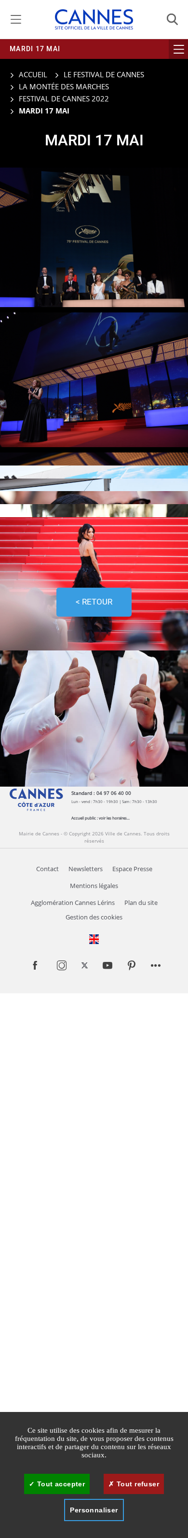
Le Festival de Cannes (104, 74)
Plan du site (141, 903)
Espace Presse (132, 869)
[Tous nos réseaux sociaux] (156, 967)
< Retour (94, 602)
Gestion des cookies (94, 917)
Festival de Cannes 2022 (64, 98)
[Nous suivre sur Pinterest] (131, 967)
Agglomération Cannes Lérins (73, 903)
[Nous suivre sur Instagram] (62, 967)
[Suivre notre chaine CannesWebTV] (107, 967)
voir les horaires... (114, 817)
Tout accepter (60, 1484)
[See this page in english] (94, 939)
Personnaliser (94, 1510)
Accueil (32, 74)
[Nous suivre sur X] (84, 966)
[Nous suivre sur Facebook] (35, 969)
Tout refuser (137, 1484)
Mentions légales (94, 886)
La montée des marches (64, 86)
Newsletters (85, 869)
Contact (47, 869)
